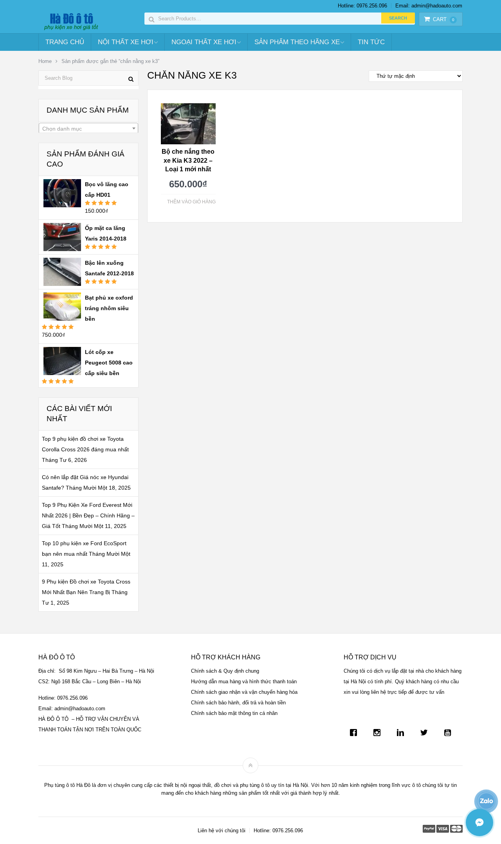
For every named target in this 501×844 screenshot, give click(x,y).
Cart (443, 19)
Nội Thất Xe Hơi (125, 42)
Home (45, 61)
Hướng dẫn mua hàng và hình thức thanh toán (244, 681)
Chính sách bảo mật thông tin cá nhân (234, 713)
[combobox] (88, 128)
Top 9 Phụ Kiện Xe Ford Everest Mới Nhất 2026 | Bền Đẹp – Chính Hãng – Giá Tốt (88, 515)
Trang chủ (64, 42)
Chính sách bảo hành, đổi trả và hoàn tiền (238, 703)
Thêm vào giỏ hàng (191, 202)
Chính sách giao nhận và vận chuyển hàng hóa (244, 692)
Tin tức (371, 42)
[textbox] (88, 128)
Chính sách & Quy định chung (225, 671)
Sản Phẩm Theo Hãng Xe (297, 42)
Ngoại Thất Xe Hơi (203, 42)
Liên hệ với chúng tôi (221, 830)
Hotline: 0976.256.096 (362, 5)
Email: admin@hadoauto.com (428, 5)
